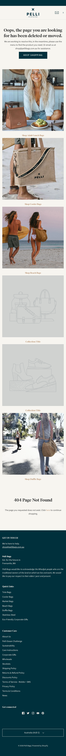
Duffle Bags (7, 610)
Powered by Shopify (40, 745)
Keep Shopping (33, 55)
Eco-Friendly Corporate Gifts (15, 619)
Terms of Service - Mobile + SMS (16, 682)
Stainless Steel (9, 614)
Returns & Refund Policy (13, 672)
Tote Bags (6, 592)
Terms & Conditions (11, 691)
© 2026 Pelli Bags (24, 745)
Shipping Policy (9, 668)
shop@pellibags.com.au (13, 547)
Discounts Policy (9, 677)
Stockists (6, 664)
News (4, 695)
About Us (6, 636)
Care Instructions (10, 650)
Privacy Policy (8, 686)
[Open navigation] (2, 12)
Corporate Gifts (9, 654)
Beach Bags (7, 606)
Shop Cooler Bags (33, 204)
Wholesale (7, 659)
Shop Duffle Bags (33, 479)
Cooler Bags (7, 596)
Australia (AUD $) (32, 732)
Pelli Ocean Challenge (12, 641)
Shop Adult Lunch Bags (33, 135)
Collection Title (33, 341)
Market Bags (7, 601)
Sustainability (8, 645)
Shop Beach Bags (33, 273)
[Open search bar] (6, 12)
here (48, 510)
